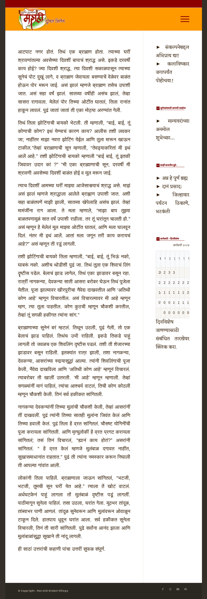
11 (179, 303)
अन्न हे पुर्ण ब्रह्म (175, 178)
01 (165, 313)
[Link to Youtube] (178, 589)
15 (165, 292)
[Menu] (182, 19)
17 (174, 292)
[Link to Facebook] (163, 589)
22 (165, 283)
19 (184, 292)
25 (179, 283)
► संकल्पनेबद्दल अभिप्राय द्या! (172, 51)
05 (184, 313)
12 (184, 303)
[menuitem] (182, 19)
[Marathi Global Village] (42, 19)
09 (170, 303)
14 (160, 292)
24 (174, 283)
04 (179, 313)
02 (170, 313)
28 (160, 272)
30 (170, 272)
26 (184, 283)
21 (160, 283)
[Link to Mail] (185, 589)
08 (165, 303)
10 (174, 303)
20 (189, 292)
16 (170, 292)
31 (174, 272)
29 (165, 272)
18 (179, 292)
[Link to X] (170, 589)
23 (170, 283)
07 (160, 303)
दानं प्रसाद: (172, 186)
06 (189, 313)
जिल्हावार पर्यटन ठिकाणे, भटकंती (172, 203)
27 (189, 283)
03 (174, 313)
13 (189, 303)
